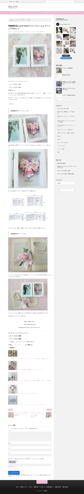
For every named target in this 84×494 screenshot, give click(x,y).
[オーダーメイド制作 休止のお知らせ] (59, 97)
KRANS (45, 490)
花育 (58, 152)
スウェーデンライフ (61, 145)
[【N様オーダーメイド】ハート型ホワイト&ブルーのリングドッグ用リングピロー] (59, 84)
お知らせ (59, 136)
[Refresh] (17, 461)
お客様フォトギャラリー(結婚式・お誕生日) (65, 132)
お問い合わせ (62, 12)
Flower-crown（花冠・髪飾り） (63, 108)
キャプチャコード (11, 466)
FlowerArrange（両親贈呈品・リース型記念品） (22, 31)
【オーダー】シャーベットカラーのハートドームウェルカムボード (32, 404)
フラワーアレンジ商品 (35, 31)
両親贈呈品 (41, 31)
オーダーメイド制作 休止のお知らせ (68, 95)
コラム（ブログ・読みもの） (63, 142)
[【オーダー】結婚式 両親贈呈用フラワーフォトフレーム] (12, 358)
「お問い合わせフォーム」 (19, 344)
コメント (10, 430)
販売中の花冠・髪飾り (61, 163)
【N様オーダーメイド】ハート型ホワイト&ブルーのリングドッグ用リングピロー (69, 82)
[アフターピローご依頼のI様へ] (59, 70)
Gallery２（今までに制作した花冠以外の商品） (66, 173)
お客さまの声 (54, 12)
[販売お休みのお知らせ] (59, 77)
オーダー (25, 12)
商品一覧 (31, 12)
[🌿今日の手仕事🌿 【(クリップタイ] (66, 30)
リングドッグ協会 (60, 148)
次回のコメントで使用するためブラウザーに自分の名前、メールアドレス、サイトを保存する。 (26, 458)
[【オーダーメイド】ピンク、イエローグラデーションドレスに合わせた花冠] (48, 414)
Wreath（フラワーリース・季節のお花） (65, 129)
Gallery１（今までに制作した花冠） (64, 170)
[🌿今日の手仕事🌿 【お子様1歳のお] (59, 51)
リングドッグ (37, 12)
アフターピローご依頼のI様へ (40, 1)
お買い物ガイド (46, 12)
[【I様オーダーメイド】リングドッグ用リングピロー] (59, 90)
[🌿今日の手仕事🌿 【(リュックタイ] (73, 37)
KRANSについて (17, 12)
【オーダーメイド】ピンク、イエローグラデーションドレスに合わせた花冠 (38, 414)
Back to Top (42, 482)
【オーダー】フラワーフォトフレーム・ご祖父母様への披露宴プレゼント (33, 358)
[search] (75, 1)
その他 (58, 139)
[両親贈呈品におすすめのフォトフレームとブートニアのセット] (28, 142)
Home (10, 12)
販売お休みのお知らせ (66, 74)
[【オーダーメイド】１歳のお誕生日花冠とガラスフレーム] (11, 414)
